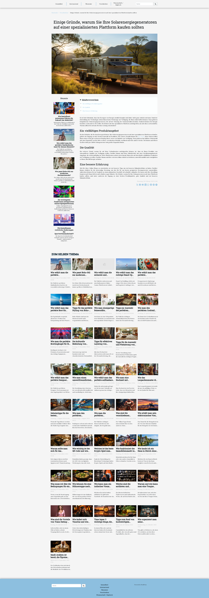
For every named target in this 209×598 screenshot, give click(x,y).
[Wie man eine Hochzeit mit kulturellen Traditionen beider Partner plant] (126, 369)
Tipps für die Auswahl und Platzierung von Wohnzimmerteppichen (127, 344)
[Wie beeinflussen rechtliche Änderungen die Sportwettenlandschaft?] (64, 220)
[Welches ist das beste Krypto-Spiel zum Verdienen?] (104, 440)
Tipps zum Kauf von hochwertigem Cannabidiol (125, 521)
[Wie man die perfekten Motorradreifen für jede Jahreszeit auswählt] (104, 404)
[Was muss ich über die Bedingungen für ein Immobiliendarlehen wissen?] (61, 475)
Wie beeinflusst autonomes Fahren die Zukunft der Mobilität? (64, 118)
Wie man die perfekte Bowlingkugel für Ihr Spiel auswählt (60, 344)
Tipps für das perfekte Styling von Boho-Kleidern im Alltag (82, 310)
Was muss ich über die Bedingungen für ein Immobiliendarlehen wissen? (61, 487)
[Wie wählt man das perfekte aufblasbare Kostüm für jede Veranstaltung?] (104, 369)
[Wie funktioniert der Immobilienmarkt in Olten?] (126, 440)
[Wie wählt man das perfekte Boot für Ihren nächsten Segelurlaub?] (61, 299)
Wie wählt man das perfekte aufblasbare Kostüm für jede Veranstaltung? (103, 381)
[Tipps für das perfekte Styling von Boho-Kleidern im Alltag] (82, 299)
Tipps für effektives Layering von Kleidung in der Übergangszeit (103, 345)
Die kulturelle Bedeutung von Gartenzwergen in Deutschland (80, 345)
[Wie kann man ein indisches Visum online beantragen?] (104, 475)
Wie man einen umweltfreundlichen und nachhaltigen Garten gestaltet (81, 381)
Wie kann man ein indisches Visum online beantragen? (103, 486)
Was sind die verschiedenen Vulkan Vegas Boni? (125, 415)
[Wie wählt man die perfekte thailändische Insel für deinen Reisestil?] (64, 135)
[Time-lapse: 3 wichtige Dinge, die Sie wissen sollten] (104, 511)
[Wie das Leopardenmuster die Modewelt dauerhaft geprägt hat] (148, 369)
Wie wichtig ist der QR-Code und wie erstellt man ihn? (81, 451)
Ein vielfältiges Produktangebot (92, 104)
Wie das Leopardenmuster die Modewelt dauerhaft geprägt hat (147, 381)
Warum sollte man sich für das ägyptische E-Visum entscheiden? (60, 452)
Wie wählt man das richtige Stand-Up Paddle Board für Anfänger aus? (125, 276)
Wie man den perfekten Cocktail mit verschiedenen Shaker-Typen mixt (147, 311)
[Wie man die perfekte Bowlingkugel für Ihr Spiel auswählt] (61, 333)
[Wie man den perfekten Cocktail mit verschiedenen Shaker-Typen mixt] (148, 299)
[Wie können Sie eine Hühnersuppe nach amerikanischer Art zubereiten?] (82, 475)
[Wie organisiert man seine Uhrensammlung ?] (148, 511)
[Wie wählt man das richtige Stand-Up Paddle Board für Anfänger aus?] (126, 264)
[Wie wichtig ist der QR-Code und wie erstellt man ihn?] (82, 440)
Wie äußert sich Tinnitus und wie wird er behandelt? (81, 521)
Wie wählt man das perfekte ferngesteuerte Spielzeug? (147, 276)
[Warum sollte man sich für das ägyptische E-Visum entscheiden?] (61, 440)
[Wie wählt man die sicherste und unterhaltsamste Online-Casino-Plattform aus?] (104, 264)
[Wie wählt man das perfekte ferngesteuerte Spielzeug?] (148, 264)
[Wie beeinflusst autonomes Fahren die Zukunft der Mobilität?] (64, 108)
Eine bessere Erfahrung (90, 111)
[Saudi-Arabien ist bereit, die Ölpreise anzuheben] (61, 546)
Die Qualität (86, 107)
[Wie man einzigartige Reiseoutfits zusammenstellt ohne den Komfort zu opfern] (104, 299)
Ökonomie (88, 4)
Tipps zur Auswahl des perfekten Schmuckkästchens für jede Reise (125, 311)
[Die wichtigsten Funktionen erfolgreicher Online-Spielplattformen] (64, 192)
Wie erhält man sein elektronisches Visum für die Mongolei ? (148, 415)
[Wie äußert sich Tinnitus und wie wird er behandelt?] (82, 511)
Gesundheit (59, 4)
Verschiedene (103, 4)
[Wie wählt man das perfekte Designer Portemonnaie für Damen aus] (61, 369)
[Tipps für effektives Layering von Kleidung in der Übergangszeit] (104, 333)
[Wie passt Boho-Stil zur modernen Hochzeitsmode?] (64, 163)
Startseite (55, 13)
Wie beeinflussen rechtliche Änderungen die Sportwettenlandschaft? (64, 231)
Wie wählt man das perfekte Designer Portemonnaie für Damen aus (59, 381)
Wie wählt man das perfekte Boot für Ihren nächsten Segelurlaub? (59, 311)
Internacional (73, 4)
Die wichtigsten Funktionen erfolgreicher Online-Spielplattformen (64, 202)
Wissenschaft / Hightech (118, 4)
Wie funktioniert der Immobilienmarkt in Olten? (125, 451)
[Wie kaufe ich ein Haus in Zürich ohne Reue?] (148, 440)
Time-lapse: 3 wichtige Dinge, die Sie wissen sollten (103, 521)
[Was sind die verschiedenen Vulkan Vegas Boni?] (126, 404)
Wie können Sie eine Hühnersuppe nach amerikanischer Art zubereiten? (81, 487)
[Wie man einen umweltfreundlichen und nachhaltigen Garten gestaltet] (82, 369)
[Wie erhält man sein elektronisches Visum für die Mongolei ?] (148, 404)
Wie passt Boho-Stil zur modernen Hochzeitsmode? (64, 173)
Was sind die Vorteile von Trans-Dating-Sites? (60, 521)
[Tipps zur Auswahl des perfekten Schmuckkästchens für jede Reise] (126, 299)
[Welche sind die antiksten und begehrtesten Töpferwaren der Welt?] (126, 475)
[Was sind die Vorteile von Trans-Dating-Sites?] (61, 511)
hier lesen (141, 136)
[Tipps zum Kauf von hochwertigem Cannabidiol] (126, 511)
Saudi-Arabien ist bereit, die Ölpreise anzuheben (59, 557)
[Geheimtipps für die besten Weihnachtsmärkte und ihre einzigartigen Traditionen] (61, 404)
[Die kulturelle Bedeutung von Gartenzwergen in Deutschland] (82, 333)
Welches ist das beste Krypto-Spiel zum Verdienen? (103, 451)
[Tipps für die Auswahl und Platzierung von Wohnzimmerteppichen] (127, 333)
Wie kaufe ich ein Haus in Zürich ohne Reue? (147, 451)
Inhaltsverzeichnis (90, 100)
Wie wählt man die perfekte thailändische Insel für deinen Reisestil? (64, 145)
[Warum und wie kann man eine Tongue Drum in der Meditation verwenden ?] (148, 475)
